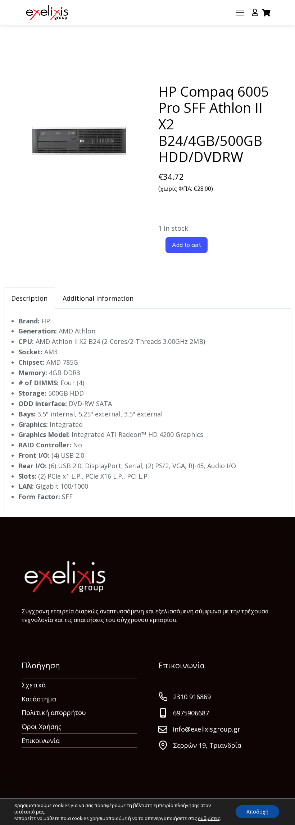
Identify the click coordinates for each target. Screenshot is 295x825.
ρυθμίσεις (209, 818)
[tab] (29, 298)
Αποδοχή (257, 811)
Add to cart (186, 245)
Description (29, 298)
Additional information (98, 298)
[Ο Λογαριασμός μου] (255, 12)
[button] (240, 12)
